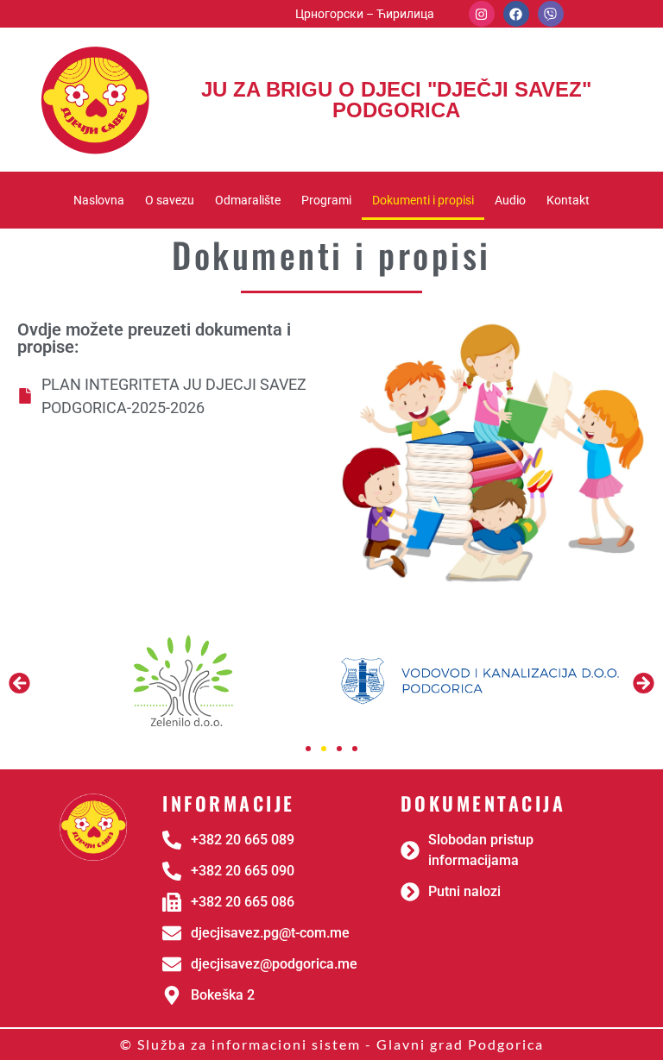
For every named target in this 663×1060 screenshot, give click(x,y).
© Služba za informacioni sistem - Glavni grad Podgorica (332, 1044)
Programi (326, 200)
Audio (510, 200)
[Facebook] (516, 14)
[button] (19, 683)
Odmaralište (248, 200)
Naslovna (98, 200)
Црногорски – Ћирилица (364, 14)
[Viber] (551, 14)
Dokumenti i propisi (423, 200)
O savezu (169, 200)
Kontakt (568, 200)
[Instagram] (482, 14)
